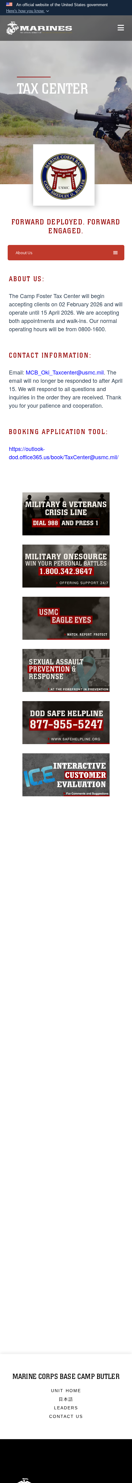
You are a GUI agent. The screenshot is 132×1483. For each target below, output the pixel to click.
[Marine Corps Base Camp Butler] (39, 28)
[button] (28, 11)
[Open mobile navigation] (121, 27)
